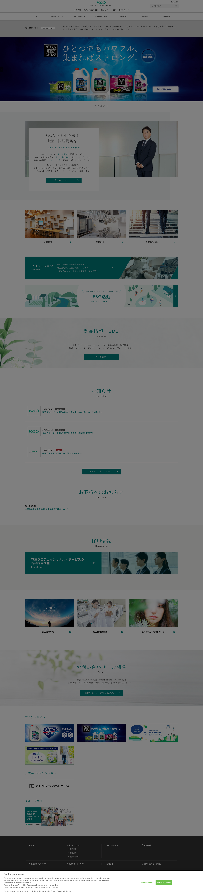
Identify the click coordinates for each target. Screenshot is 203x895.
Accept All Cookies (164, 882)
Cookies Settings (146, 882)
